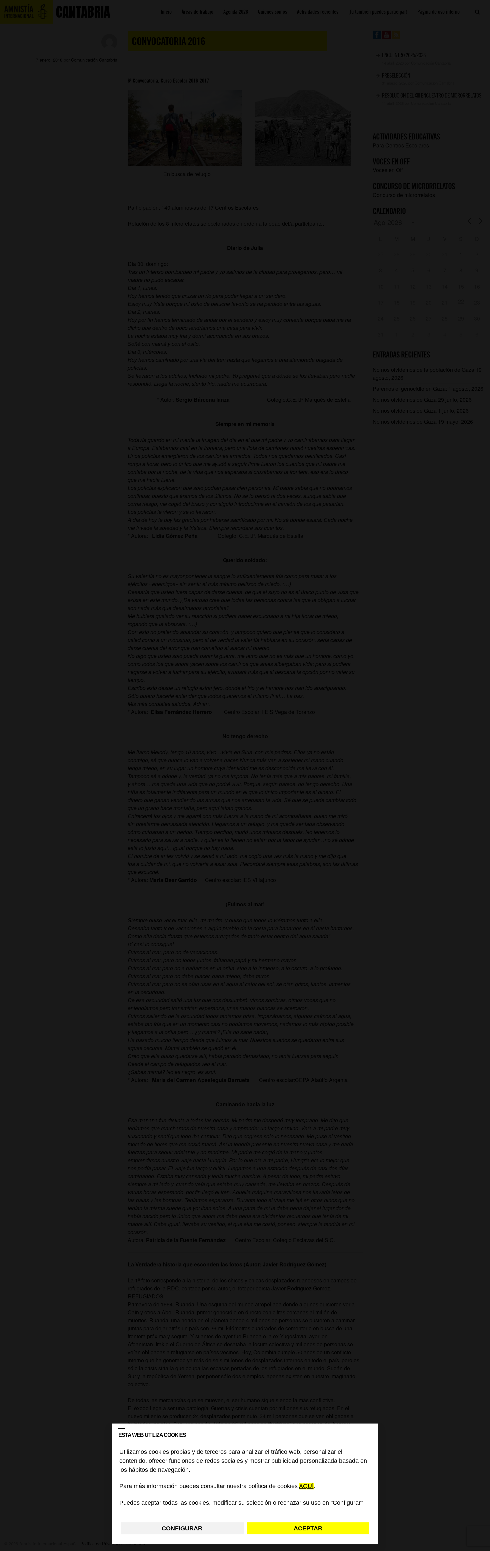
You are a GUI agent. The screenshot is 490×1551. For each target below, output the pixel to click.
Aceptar (308, 1528)
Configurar (182, 1528)
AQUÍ (306, 1486)
